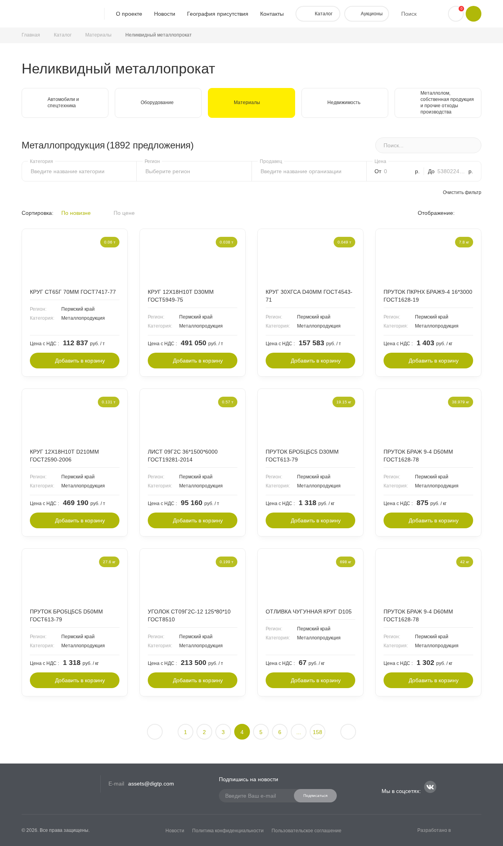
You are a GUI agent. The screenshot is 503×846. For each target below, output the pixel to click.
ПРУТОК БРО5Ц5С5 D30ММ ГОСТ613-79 (302, 456)
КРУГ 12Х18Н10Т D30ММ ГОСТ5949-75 (181, 296)
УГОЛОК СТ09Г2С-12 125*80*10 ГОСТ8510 (189, 615)
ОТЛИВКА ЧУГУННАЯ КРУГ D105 (309, 611)
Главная (31, 35)
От (377, 171)
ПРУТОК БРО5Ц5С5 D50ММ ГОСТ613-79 (66, 615)
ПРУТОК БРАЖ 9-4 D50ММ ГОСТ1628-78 (418, 456)
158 (317, 732)
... (298, 732)
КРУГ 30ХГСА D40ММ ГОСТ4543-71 (309, 296)
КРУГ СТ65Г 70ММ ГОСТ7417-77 (73, 292)
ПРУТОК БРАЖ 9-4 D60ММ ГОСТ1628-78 (418, 615)
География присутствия (217, 14)
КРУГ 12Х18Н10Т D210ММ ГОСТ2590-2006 (64, 456)
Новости (164, 14)
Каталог (63, 35)
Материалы (98, 35)
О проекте (129, 14)
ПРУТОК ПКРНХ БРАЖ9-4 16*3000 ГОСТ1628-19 (428, 296)
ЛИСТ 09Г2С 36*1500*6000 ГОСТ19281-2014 (183, 456)
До (431, 171)
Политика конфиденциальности (228, 830)
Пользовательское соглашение (306, 830)
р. (417, 171)
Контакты (272, 14)
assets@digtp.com (151, 783)
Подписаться (315, 795)
